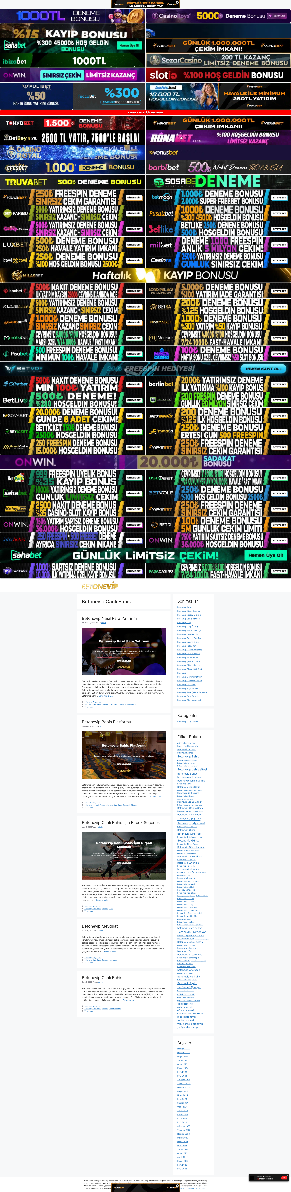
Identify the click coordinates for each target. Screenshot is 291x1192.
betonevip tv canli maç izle (189, 958)
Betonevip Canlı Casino (188, 793)
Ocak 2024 (182, 1107)
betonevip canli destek (189, 777)
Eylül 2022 (182, 1169)
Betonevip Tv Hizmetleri (188, 657)
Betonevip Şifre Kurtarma (188, 661)
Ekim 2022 (182, 1165)
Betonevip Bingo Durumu (188, 611)
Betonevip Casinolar (186, 684)
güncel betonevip (186, 1010)
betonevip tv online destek (198, 961)
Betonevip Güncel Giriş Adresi (188, 850)
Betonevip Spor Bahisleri (186, 945)
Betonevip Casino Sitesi (190, 808)
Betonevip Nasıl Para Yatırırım (109, 618)
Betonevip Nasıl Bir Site (187, 916)
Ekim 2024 (182, 1072)
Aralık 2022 (182, 1157)
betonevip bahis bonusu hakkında (187, 760)
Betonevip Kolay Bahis (187, 646)
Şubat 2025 (182, 1060)
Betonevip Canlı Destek (185, 796)
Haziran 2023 (183, 1134)
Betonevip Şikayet (130, 805)
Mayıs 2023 (182, 1138)
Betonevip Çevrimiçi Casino (187, 980)
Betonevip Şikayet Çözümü (189, 669)
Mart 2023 (182, 1145)
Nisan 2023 (182, 1142)
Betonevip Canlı (184, 784)
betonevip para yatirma (185, 922)
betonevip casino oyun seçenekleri (190, 805)
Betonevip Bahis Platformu (106, 721)
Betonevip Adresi (185, 607)
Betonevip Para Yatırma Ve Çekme (190, 925)
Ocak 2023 (182, 1153)
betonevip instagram (188, 869)
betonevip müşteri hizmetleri (189, 913)
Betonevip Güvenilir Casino (189, 681)
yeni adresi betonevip (190, 1023)
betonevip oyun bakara (184, 919)
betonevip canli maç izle (191, 780)
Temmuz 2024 (184, 1083)
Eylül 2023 (182, 1122)
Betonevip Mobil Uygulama (187, 907)
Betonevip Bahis (188, 756)
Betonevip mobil (202, 896)
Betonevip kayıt (199, 872)
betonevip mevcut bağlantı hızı (186, 896)
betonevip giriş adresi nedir (187, 827)
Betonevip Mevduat (100, 926)
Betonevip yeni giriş (189, 976)
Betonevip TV (184, 951)
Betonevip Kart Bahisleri (188, 634)
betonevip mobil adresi (185, 899)
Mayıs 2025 (182, 1056)
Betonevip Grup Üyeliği (187, 626)
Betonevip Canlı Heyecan (188, 653)
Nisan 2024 (182, 1095)
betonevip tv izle (183, 961)
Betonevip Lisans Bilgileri (186, 887)
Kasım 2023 (182, 1114)
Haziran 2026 (183, 1049)
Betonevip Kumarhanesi (186, 884)
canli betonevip (186, 994)
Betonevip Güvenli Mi (186, 860)
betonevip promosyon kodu (190, 935)
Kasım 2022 (182, 1161)
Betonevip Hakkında (186, 866)
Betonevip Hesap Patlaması (189, 650)
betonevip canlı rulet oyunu (185, 799)
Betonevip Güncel (188, 840)
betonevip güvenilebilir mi (186, 853)
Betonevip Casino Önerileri (189, 638)
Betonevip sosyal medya (111, 1009)
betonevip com (184, 811)
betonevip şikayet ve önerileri (185, 991)
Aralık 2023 (182, 1111)
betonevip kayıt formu (183, 875)
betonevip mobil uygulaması (187, 910)
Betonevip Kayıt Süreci (187, 688)
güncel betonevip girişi (184, 1013)
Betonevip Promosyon (191, 932)
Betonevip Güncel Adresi (190, 847)
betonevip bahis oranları (186, 763)
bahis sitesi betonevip (187, 746)
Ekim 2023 (182, 1118)
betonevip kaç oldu (186, 878)
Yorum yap (88, 707)
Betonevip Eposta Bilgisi (188, 642)
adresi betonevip (186, 743)
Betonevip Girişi (186, 830)
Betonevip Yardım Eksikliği (189, 615)
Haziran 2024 (183, 1087)
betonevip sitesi (185, 938)
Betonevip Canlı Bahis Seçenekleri (189, 790)
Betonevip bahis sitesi (192, 769)
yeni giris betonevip (187, 1027)
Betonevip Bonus (187, 773)
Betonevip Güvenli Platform (189, 677)
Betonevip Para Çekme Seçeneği (192, 692)
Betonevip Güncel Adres (187, 844)
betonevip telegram (186, 948)
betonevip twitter (185, 963)
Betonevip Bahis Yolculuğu (189, 630)
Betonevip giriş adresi (191, 823)
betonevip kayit (184, 872)
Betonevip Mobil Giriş (185, 905)
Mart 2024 (182, 1099)
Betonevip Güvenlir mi (188, 862)
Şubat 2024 (182, 1103)
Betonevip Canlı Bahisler (188, 696)
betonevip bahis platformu (94, 805)
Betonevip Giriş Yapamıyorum (190, 837)
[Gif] (145, 275)
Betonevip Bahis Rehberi (188, 619)
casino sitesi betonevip (185, 997)
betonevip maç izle (186, 890)
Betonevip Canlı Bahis (92, 704)
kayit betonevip (198, 1013)
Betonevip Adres (186, 749)
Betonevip (181, 673)
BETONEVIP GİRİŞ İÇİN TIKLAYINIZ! (145, 112)
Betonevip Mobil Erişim (185, 902)
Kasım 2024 (182, 1068)
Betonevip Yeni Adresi (185, 973)
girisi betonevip (185, 1007)
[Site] (72, 197)
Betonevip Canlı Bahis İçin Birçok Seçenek (121, 822)
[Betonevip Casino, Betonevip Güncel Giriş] (100, 585)
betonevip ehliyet (198, 811)
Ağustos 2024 (183, 1080)
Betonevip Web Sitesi (186, 967)
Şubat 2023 (182, 1149)
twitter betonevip (186, 1020)
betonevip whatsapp (188, 969)
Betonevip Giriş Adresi (92, 702)
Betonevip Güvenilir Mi (189, 856)
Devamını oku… (106, 696)
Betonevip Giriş (107, 909)
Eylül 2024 (182, 1076)
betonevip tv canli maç (189, 954)
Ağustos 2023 (183, 1126)
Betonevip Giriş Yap (189, 833)
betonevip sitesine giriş (202, 939)
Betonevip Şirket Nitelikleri (189, 665)
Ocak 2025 (182, 1064)
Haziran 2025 (183, 1052)
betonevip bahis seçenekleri (187, 766)
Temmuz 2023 (184, 1130)
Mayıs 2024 (182, 1091)
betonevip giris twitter (189, 814)
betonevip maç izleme (186, 893)
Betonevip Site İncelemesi (189, 700)
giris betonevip (130, 704)
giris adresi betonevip (188, 1000)
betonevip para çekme (189, 928)
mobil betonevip (186, 1016)
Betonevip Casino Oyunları (189, 802)
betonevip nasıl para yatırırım (113, 704)
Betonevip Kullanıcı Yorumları (187, 881)
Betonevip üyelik (187, 983)
